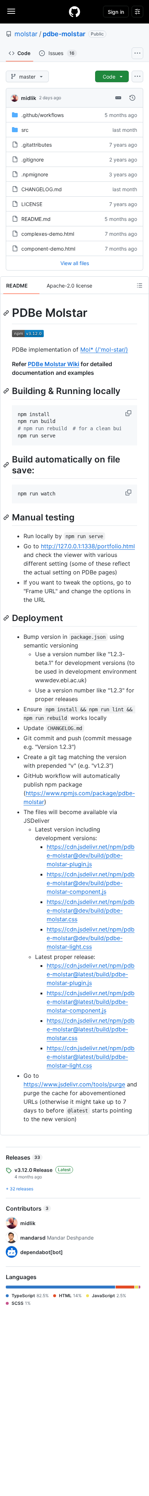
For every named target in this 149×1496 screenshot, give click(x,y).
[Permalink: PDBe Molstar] (7, 313)
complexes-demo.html (47, 234)
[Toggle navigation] (11, 11)
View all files (74, 263)
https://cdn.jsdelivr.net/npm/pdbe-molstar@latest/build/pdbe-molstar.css (91, 1029)
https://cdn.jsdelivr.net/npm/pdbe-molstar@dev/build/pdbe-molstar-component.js (91, 883)
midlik (28, 98)
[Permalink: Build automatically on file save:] (7, 465)
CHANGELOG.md (41, 189)
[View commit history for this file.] (132, 98)
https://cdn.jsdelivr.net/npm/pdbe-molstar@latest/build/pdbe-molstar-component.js (91, 1001)
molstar (26, 34)
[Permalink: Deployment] (7, 618)
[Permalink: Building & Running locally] (7, 391)
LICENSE (31, 204)
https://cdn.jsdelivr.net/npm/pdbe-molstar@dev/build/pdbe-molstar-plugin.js (91, 855)
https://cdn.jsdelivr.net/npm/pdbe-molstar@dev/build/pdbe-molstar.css (91, 910)
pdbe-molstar (64, 34)
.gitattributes (36, 145)
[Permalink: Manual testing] (7, 517)
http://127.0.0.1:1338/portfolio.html (88, 546)
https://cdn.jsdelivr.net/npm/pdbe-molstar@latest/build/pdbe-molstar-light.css (91, 1056)
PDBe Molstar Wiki (53, 364)
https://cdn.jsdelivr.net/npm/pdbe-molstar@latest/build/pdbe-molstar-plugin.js (91, 974)
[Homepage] (74, 11)
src (25, 130)
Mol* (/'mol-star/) (104, 349)
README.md (36, 219)
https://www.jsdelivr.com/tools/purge (74, 1084)
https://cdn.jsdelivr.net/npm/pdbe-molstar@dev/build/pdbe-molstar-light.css (91, 938)
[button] (129, 413)
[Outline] (139, 285)
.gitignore (32, 159)
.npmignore (34, 174)
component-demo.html (48, 249)
